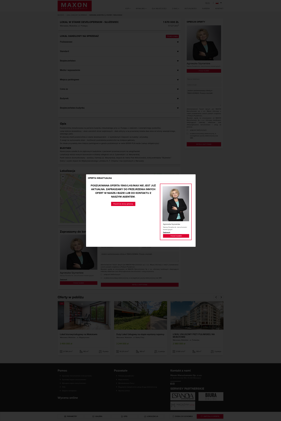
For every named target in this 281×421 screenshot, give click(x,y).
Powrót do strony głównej (123, 204)
